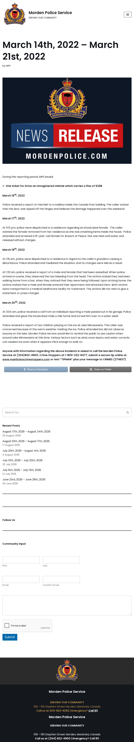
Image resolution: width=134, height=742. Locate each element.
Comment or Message (17, 593)
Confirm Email (51, 585)
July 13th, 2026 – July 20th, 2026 (22, 460)
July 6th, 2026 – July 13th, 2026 (21, 470)
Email (5, 585)
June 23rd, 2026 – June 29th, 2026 (23, 479)
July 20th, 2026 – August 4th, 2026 (24, 451)
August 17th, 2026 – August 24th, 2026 (26, 431)
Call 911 (93, 711)
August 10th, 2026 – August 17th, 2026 (26, 441)
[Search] (128, 412)
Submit (10, 637)
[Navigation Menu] (128, 14)
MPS (8, 65)
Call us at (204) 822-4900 (52, 738)
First (4, 565)
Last (45, 565)
